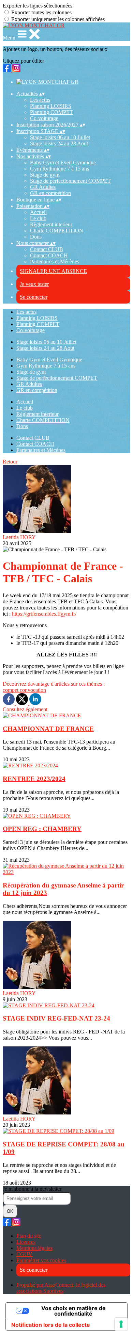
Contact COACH (49, 255)
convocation (33, 690)
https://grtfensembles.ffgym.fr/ (44, 614)
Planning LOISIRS (50, 106)
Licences (25, 1242)
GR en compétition (50, 193)
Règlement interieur (51, 224)
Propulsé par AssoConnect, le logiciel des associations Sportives (60, 1288)
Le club (38, 218)
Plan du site (28, 1236)
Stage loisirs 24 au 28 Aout (59, 143)
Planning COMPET (51, 112)
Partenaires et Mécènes (54, 261)
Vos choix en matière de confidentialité (73, 1311)
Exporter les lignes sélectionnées (37, 6)
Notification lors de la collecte (50, 1324)
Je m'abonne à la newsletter (32, 1189)
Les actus (40, 100)
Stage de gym (44, 175)
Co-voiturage (44, 118)
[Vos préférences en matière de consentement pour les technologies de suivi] (121, 1324)
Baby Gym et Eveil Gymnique (63, 162)
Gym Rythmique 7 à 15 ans (59, 169)
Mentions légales (34, 1248)
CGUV (24, 1254)
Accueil (38, 212)
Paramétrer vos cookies (41, 1260)
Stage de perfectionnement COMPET (70, 181)
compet (11, 690)
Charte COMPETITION (56, 230)
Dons (36, 237)
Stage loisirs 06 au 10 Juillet (60, 137)
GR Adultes (43, 187)
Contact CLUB (46, 249)
